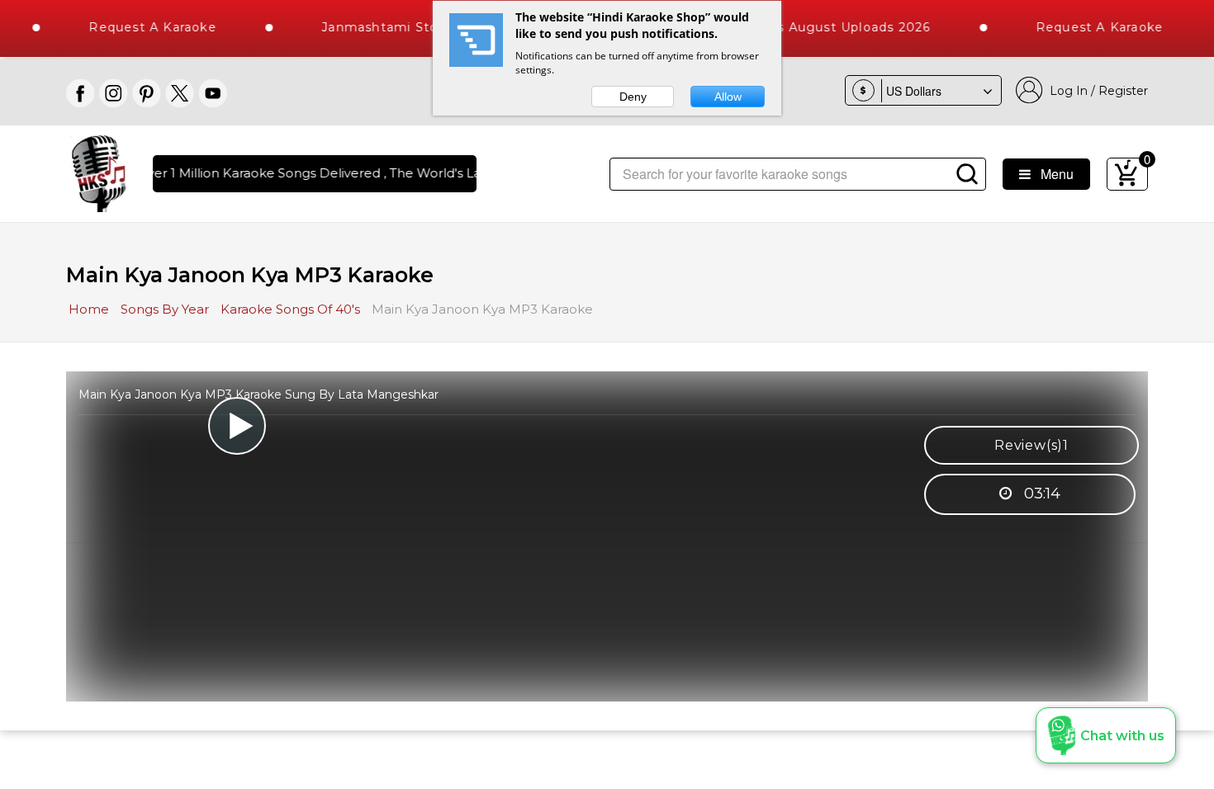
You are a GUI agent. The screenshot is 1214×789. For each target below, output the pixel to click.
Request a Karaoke (140, 27)
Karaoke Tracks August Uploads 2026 (795, 27)
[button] (1106, 735)
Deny (633, 96)
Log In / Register (1095, 90)
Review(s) (1031, 445)
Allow (728, 96)
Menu (1052, 173)
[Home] (98, 172)
